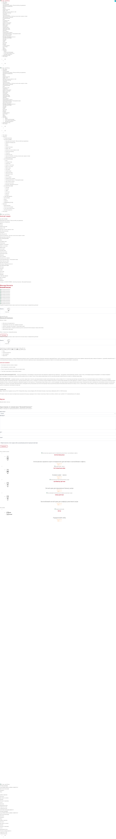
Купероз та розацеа (9, 165)
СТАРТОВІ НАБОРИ (8, 196)
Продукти (5, 136)
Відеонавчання (7, 205)
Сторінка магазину (8, 138)
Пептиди (7, 187)
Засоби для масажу (9, 151)
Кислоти (7, 193)
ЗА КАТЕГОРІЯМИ (8, 139)
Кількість (2, 308)
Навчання (5, 203)
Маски (6, 144)
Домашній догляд (3, 805)
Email (1, 437)
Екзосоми (7, 191)
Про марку (5, 135)
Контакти (2, 796)
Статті (1, 802)
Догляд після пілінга (9, 183)
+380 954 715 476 (3, 806)
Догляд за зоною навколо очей (12, 150)
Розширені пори (8, 162)
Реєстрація (5, 211)
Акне (6, 160)
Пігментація (7, 163)
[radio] (9, 309)
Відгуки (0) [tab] (5, 355)
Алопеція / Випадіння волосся (11, 184)
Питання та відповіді (4, 800)
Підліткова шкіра (9, 172)
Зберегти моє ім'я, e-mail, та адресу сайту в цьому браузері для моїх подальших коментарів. (19, 442)
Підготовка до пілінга (9, 181)
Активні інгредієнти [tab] (7, 352)
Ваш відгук (2, 415)
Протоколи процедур (8, 206)
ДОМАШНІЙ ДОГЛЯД (8, 202)
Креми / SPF (8, 148)
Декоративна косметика (10, 157)
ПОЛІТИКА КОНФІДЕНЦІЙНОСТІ (7, 809)
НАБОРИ (6, 201)
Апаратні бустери (9, 147)
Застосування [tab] (6, 354)
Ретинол (7, 189)
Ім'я (1, 432)
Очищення (7, 153)
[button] (7, 117)
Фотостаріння (8, 177)
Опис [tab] (4, 351)
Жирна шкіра (8, 168)
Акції (1, 791)
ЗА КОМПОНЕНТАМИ (8, 185)
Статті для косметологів (9, 208)
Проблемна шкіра (9, 174)
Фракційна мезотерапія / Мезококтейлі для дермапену (16, 141)
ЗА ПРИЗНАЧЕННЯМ (8, 159)
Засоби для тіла (8, 154)
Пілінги (6, 145)
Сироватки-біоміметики (10, 142)
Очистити (7, 312)
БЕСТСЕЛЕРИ (7, 197)
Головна (2, 281)
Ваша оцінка (3, 411)
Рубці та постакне (9, 166)
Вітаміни (7, 195)
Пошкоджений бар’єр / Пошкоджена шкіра (14, 180)
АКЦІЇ (5, 199)
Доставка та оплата (4, 797)
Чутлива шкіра (8, 171)
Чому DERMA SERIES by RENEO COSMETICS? (9, 787)
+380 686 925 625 (3, 808)
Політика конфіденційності (5, 830)
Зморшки (7, 175)
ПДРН (6, 190)
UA (5, 59)
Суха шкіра (7, 169)
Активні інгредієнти (8, 209)
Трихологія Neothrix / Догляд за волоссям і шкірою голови (17, 156)
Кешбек (1, 799)
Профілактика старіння (10, 178)
